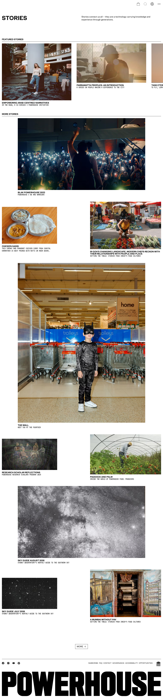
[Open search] (145, 4)
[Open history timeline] (152, 4)
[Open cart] (138, 4)
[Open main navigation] (159, 4)
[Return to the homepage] (81, 684)
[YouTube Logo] (13, 663)
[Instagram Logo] (8, 663)
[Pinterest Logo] (19, 663)
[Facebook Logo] (3, 663)
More (80, 646)
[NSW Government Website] (158, 663)
